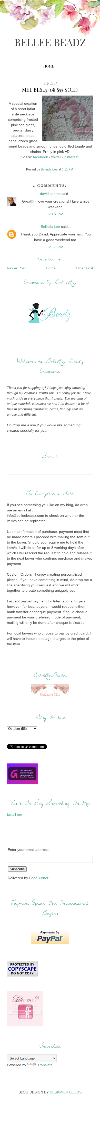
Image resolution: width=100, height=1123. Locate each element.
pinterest (71, 157)
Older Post (84, 268)
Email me (14, 814)
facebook (40, 157)
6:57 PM (56, 247)
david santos (50, 194)
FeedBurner (38, 878)
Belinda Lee (50, 226)
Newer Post (16, 268)
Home (48, 66)
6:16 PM (56, 214)
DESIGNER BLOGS (66, 1092)
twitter (56, 157)
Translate (45, 1065)
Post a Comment (50, 259)
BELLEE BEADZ (50, 42)
